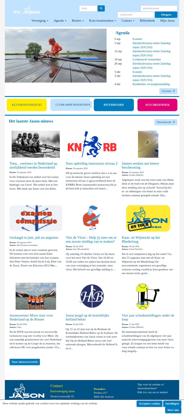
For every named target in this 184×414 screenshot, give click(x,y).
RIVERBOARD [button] (114, 104)
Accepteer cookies (149, 403)
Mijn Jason (167, 20)
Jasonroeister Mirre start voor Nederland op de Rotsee (31, 317)
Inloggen (166, 14)
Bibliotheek (147, 20)
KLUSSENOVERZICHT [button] (27, 104)
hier (145, 392)
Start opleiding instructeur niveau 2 (92, 163)
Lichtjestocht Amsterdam (147, 59)
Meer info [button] (173, 410)
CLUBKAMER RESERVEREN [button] (73, 104)
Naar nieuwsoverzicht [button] (25, 361)
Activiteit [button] (167, 91)
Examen (137, 38)
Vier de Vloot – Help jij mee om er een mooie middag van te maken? (91, 239)
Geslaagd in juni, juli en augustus (34, 237)
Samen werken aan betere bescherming (140, 165)
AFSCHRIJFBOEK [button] (157, 104)
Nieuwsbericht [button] (165, 122)
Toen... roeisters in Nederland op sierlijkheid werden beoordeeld (33, 165)
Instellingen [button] (172, 403)
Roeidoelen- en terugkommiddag (151, 84)
